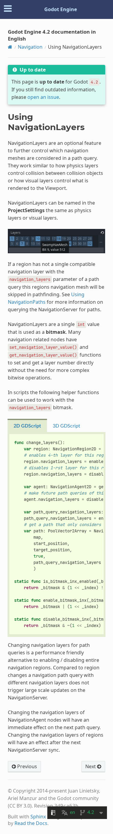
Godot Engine (60, 9)
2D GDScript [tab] (27, 426)
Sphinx (38, 816)
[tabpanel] (56, 534)
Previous (26, 766)
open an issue (43, 97)
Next (91, 766)
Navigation (30, 47)
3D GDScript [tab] (66, 426)
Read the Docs (30, 823)
